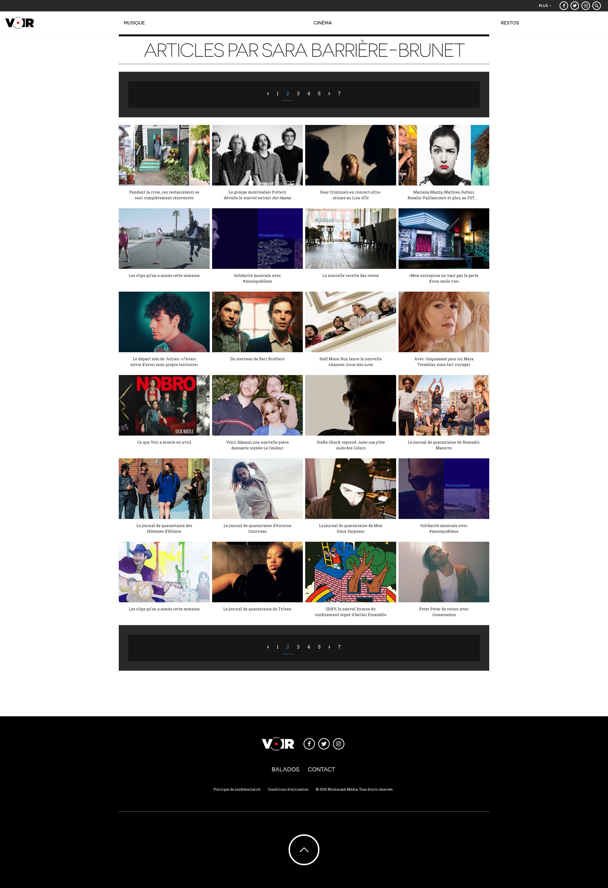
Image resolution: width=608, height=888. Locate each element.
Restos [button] (510, 22)
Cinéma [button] (323, 22)
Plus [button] (543, 5)
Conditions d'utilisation (288, 789)
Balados (285, 769)
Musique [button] (134, 22)
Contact (321, 769)
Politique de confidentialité (237, 789)
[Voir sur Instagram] (585, 5)
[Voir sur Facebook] (563, 5)
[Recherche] (596, 5)
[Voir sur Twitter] (574, 5)
